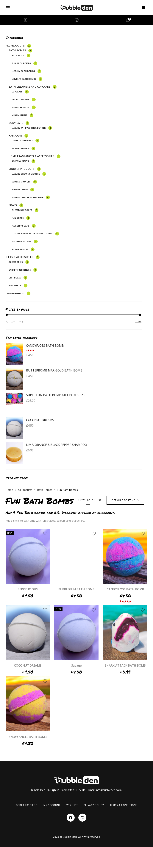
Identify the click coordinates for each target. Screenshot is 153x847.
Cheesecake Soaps (22, 210)
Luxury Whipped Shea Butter (29, 127)
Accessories (16, 262)
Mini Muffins (19, 115)
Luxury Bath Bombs (23, 71)
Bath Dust (18, 55)
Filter (138, 321)
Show (81, 500)
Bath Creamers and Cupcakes (29, 86)
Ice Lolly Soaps (20, 225)
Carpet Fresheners (20, 269)
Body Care (16, 123)
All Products (15, 45)
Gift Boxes (15, 277)
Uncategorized (15, 293)
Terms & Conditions (123, 805)
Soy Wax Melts (20, 161)
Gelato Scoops (20, 99)
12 (88, 500)
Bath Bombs (17, 50)
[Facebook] (71, 818)
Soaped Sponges (21, 181)
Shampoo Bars (20, 148)
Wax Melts (15, 285)
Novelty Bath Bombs (24, 79)
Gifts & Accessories (19, 257)
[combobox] (125, 500)
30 (99, 500)
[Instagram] (82, 818)
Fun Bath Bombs (21, 63)
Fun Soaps (18, 217)
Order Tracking (27, 805)
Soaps (13, 205)
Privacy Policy (94, 805)
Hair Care (15, 135)
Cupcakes (17, 91)
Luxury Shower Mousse (26, 173)
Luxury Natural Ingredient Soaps (32, 233)
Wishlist (72, 805)
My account (51, 805)
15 (93, 500)
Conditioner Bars (22, 140)
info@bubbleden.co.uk (109, 790)
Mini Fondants (20, 107)
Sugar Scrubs (20, 249)
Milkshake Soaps (21, 241)
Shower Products (21, 169)
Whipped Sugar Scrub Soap (27, 197)
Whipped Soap (20, 189)
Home (9, 490)
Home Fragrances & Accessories (31, 156)
